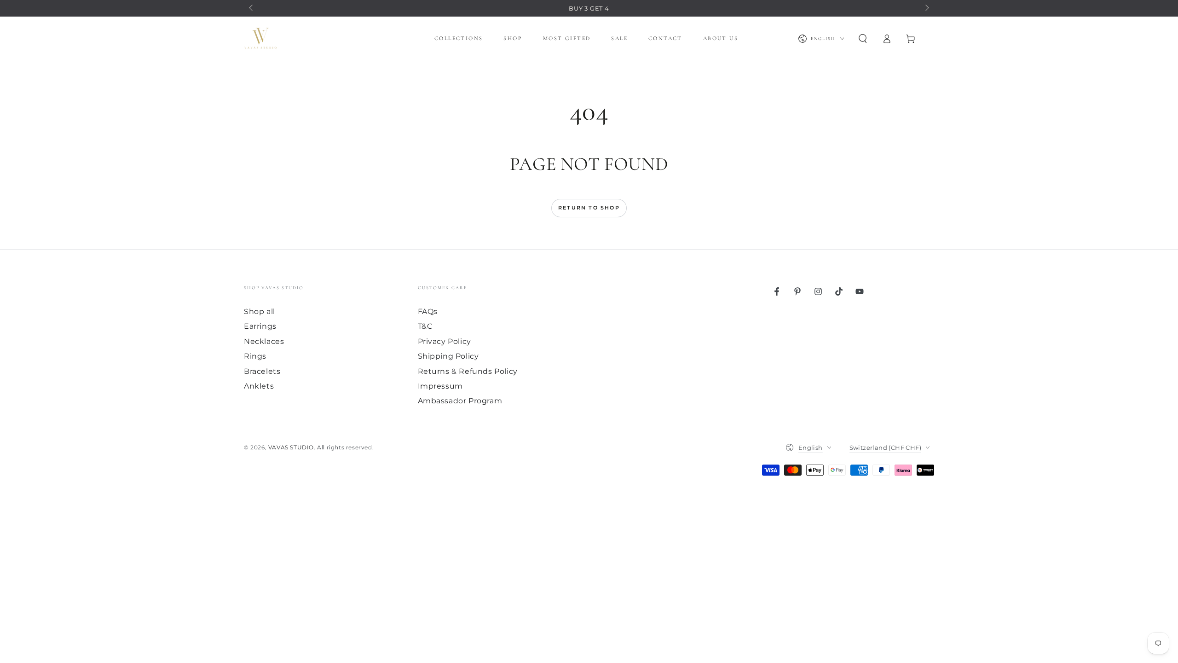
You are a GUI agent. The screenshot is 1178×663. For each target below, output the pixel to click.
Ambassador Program (460, 400)
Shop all (259, 311)
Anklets (259, 386)
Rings (255, 356)
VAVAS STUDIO (291, 447)
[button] (863, 39)
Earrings (260, 326)
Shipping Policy (448, 356)
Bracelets (262, 371)
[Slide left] (252, 8)
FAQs (428, 311)
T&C (425, 326)
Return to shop (589, 207)
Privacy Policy (444, 341)
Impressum (440, 386)
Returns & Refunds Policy (468, 371)
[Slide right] (926, 8)
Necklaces (264, 341)
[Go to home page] (260, 38)
